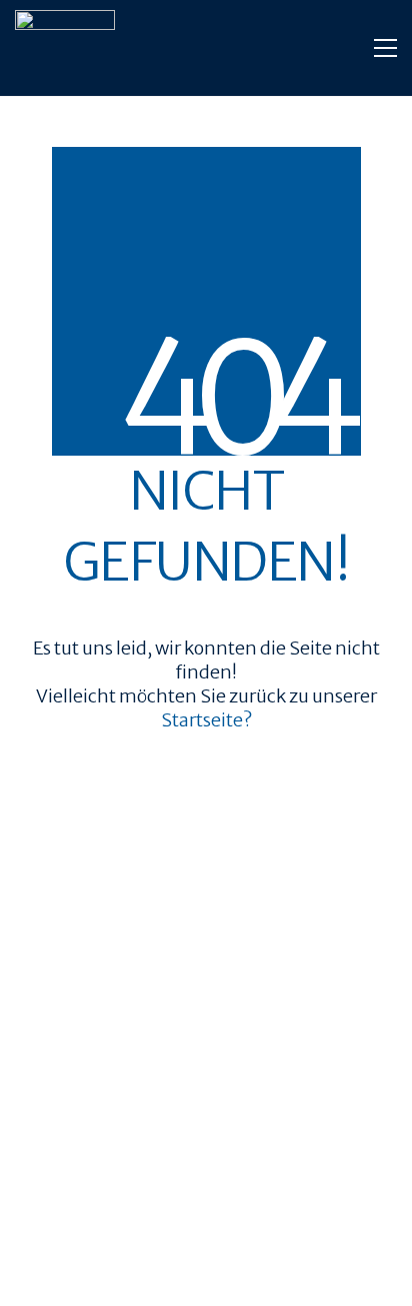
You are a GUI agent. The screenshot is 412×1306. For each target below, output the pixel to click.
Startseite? (206, 719)
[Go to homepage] (65, 48)
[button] (385, 48)
